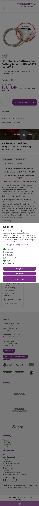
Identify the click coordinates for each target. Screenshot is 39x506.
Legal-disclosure (8, 461)
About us (6, 440)
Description (7, 159)
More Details (8, 163)
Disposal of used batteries (12, 472)
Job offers (6, 442)
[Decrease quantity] (9, 104)
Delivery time (7, 470)
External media (11, 258)
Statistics (9, 252)
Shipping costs (8, 468)
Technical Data (20, 160)
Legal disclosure (22, 245)
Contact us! (9, 351)
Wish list (6, 111)
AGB (4, 455)
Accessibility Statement (11, 464)
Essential (9, 249)
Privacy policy (10, 245)
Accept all (19, 269)
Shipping (33, 88)
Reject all (19, 274)
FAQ (4, 449)
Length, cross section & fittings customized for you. (17, 146)
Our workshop (8, 444)
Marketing (10, 255)
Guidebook (7, 446)
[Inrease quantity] (9, 100)
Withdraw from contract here (15, 357)
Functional (10, 264)
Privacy (5, 459)
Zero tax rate (7, 466)
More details (19, 279)
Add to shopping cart (26, 102)
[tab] (8, 159)
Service (19, 163)
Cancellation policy (9, 457)
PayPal (8, 261)
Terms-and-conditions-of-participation (16, 474)
